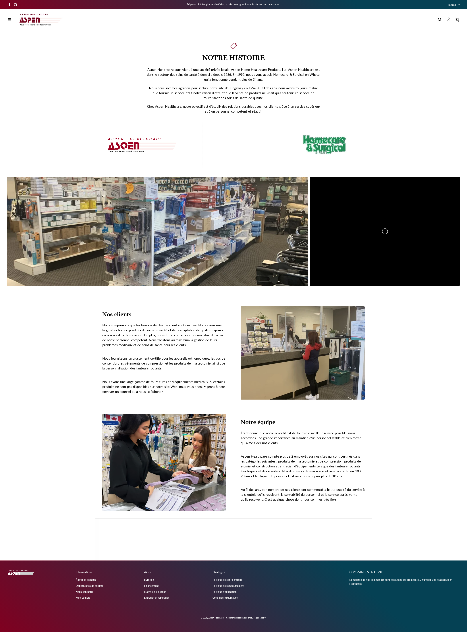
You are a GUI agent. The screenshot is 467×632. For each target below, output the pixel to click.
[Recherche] (439, 20)
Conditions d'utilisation (225, 597)
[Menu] (9, 20)
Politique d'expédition (225, 591)
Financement (151, 585)
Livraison (149, 579)
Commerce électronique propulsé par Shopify (246, 617)
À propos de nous (86, 579)
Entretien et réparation (156, 597)
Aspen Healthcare (216, 617)
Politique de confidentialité (227, 579)
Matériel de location (155, 591)
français (451, 4)
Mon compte (83, 597)
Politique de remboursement (228, 585)
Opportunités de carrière (89, 585)
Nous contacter (84, 591)
